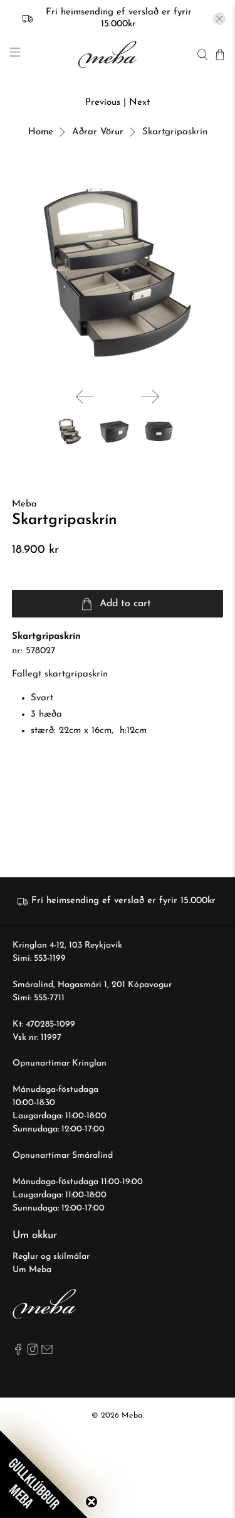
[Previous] (84, 396)
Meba (24, 504)
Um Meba (32, 1270)
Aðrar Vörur (97, 132)
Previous (102, 102)
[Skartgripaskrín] (117, 272)
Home (40, 132)
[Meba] (108, 54)
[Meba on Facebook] (18, 1352)
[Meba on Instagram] (32, 1352)
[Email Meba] (47, 1352)
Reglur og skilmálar (51, 1256)
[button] (44, 1474)
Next (139, 102)
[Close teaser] (91, 1501)
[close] (219, 19)
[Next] (150, 396)
